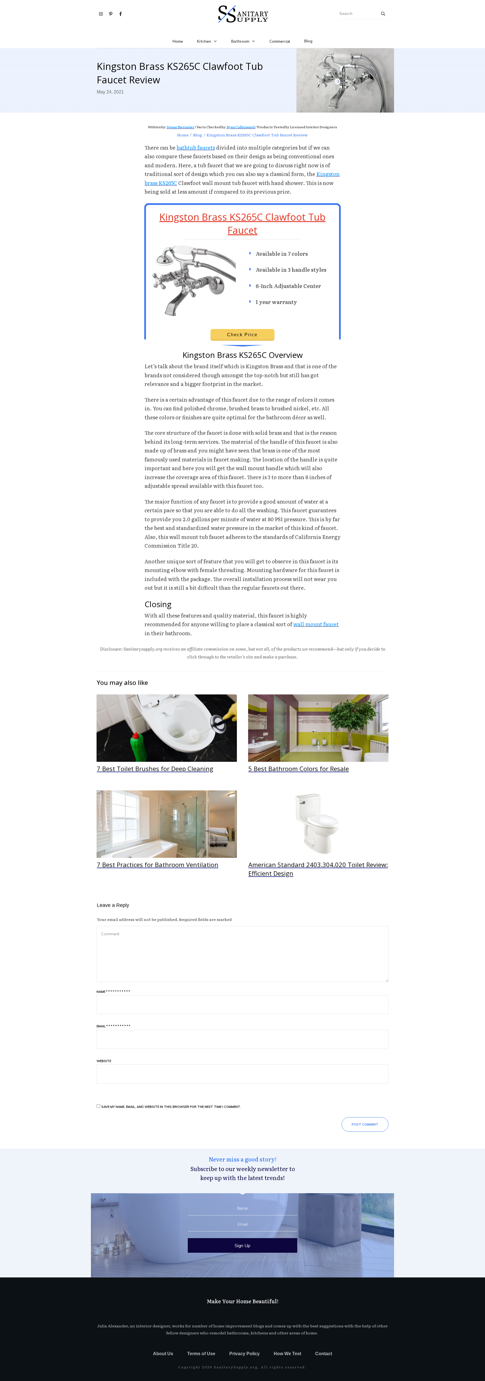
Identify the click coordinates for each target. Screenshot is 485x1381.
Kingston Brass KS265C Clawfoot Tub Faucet (242, 224)
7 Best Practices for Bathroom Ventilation (167, 837)
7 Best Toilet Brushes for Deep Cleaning (167, 736)
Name (113, 992)
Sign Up (242, 1245)
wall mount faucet (316, 624)
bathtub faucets (196, 147)
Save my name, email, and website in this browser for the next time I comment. (171, 1107)
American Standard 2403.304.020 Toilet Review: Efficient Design (318, 837)
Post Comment (365, 1124)
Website (104, 1061)
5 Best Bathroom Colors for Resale (318, 736)
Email (113, 1026)
